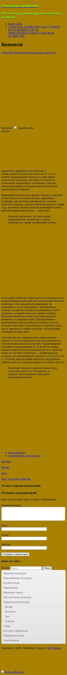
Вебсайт (6, 544)
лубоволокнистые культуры (24, 455)
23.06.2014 (7, 52)
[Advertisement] (33, 90)
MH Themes (54, 648)
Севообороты (11, 640)
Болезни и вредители (15, 630)
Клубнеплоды (11, 582)
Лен (7, 616)
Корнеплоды (10, 587)
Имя (4, 525)
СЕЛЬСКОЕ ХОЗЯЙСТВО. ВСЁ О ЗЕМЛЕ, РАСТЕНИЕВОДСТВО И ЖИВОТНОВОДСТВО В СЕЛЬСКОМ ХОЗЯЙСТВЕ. (34, 31)
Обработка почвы (13, 635)
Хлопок (9, 621)
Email (4, 535)
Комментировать (11, 505)
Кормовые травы (13, 592)
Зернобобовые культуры (17, 578)
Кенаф (8, 606)
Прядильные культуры (40, 52)
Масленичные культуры (17, 597)
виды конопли (16, 452)
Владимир (20, 52)
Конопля (10, 611)
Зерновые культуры (14, 573)
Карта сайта (15, 23)
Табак (6, 625)
